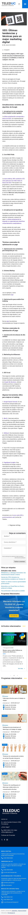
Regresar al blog (15, 525)
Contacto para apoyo (8, 882)
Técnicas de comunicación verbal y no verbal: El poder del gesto (13, 757)
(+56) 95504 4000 (8, 858)
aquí (8, 321)
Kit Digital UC (11, 913)
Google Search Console (10, 401)
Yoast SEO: (7, 447)
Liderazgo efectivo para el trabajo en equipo (14, 699)
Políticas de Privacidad (8, 835)
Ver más (21, 668)
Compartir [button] (6, 49)
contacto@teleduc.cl (7, 832)
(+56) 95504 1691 (8, 897)
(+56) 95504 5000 (8, 869)
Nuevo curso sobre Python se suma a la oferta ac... (12, 651)
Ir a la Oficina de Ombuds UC (10, 902)
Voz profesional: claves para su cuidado (13, 590)
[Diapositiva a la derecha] (17, 675)
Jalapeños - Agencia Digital (19, 910)
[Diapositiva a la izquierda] (10, 675)
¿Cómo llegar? (5, 827)
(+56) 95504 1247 (8, 899)
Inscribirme (14, 615)
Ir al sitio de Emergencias (10, 872)
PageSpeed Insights (10, 462)
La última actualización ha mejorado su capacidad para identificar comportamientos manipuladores (13, 221)
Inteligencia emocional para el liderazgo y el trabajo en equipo (12, 728)
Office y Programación (9, 634)
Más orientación (7, 885)
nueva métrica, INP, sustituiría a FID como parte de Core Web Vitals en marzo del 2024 (13, 180)
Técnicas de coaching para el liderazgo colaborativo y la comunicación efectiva (11, 787)
